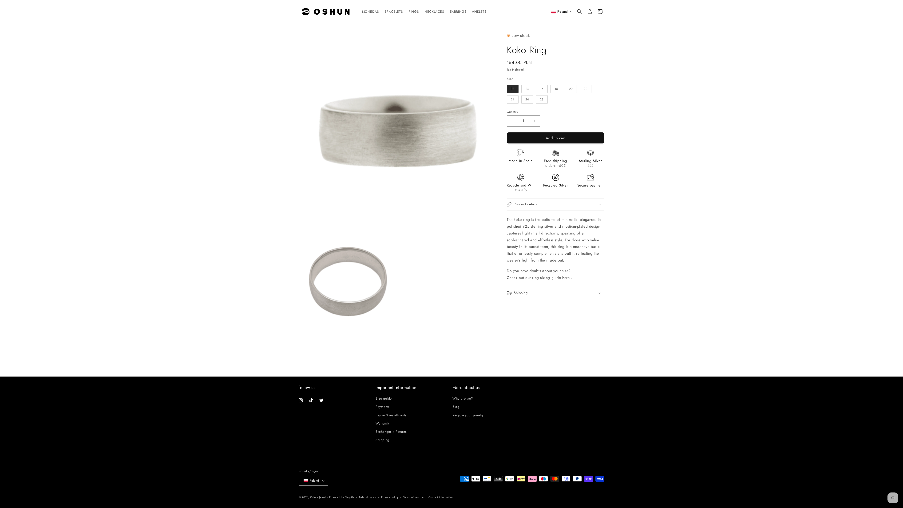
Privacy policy (390, 497)
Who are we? (462, 398)
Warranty (382, 423)
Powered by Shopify (341, 497)
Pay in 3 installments (391, 415)
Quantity (512, 112)
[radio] (513, 89)
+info (522, 190)
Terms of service (413, 497)
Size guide (384, 398)
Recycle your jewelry (468, 415)
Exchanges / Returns (391, 431)
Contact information (440, 497)
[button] (579, 11)
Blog (455, 406)
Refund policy (367, 497)
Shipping (382, 439)
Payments (383, 406)
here (566, 277)
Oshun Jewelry (319, 497)
